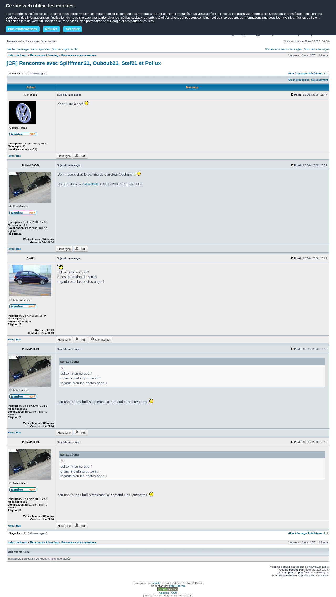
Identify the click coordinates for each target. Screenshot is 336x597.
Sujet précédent (298, 79)
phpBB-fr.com (177, 585)
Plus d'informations (22, 29)
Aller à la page (297, 73)
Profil (82, 156)
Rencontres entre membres (78, 55)
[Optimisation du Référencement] (168, 590)
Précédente (315, 73)
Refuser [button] (51, 29)
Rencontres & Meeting (44, 55)
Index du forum (17, 55)
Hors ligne (64, 156)
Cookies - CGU (168, 592)
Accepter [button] (73, 29)
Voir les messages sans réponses (28, 49)
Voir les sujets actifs (64, 49)
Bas (18, 155)
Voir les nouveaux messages (283, 49)
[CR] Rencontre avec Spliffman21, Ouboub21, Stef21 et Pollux (84, 63)
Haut (11, 155)
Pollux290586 (90, 184)
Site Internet (102, 339)
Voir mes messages (316, 49)
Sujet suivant (319, 79)
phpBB (156, 583)
